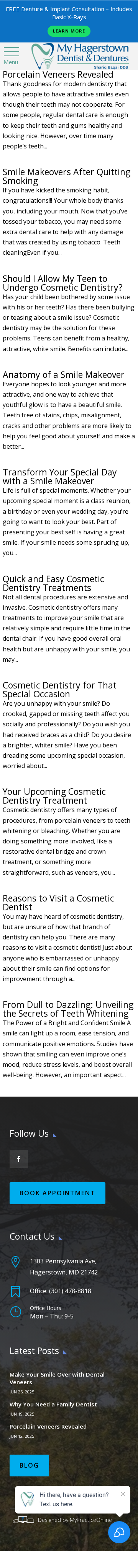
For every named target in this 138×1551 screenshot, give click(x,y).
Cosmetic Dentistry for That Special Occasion (60, 689)
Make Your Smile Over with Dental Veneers (57, 1378)
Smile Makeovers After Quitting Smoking (66, 176)
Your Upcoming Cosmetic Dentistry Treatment (54, 795)
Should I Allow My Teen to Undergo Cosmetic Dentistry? (63, 282)
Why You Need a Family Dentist (53, 1404)
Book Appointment (57, 1193)
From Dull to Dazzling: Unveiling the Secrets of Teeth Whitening (68, 1008)
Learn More (69, 31)
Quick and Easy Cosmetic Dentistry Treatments (53, 583)
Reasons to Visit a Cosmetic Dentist (58, 902)
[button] (11, 52)
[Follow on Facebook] (19, 1159)
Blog (29, 1465)
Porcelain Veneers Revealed (58, 74)
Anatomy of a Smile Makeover (64, 374)
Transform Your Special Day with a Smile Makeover (60, 476)
